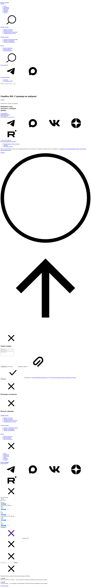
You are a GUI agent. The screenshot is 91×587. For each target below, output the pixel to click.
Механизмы (6, 8)
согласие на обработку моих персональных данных (63, 377)
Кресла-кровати (7, 49)
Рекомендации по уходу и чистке (11, 144)
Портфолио (6, 7)
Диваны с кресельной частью (10, 39)
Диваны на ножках (8, 30)
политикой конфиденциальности (40, 377)
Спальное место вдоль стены (10, 32)
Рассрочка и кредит (8, 81)
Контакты (5, 11)
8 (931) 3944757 (4, 65)
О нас (4, 6)
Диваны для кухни (8, 29)
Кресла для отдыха (8, 48)
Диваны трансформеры (9, 42)
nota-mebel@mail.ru (5, 77)
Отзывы (5, 12)
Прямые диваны (4, 27)
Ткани (4, 457)
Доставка (5, 79)
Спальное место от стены (9, 33)
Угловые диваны (5, 37)
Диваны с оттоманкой (8, 40)
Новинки (5, 10)
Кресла (2, 45)
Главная (2, 99)
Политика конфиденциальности (8, 141)
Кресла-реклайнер (7, 50)
